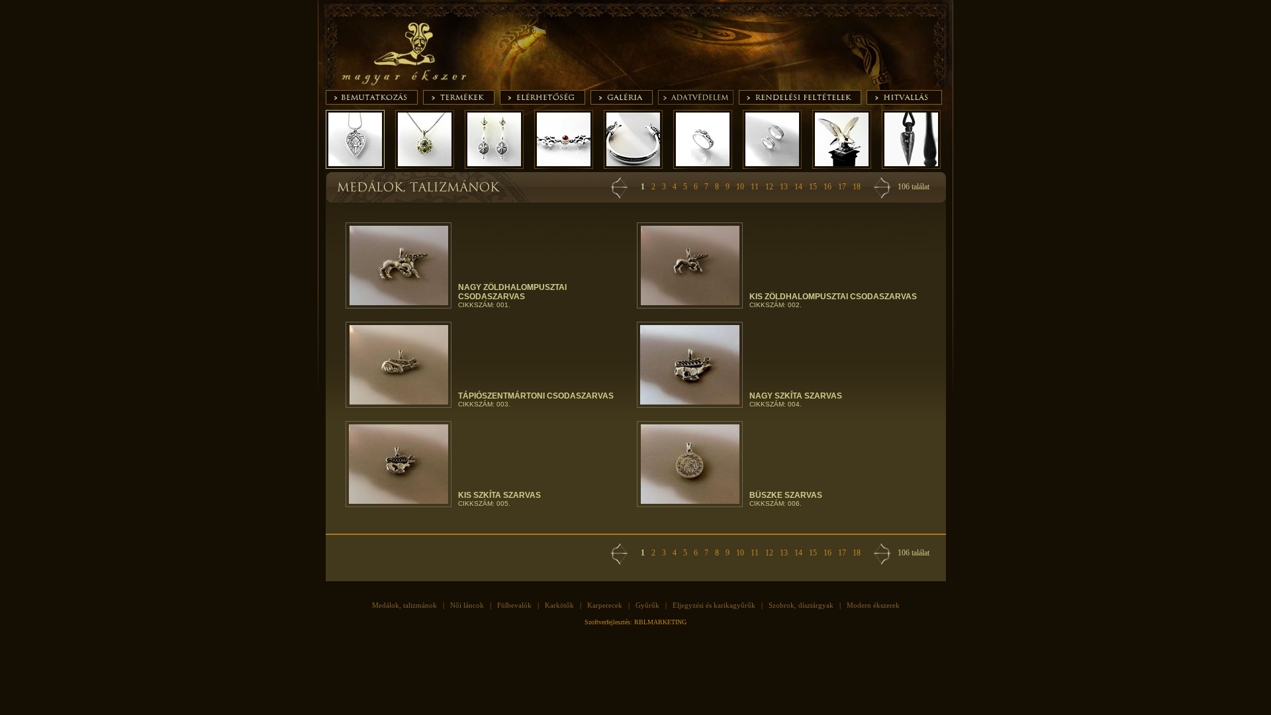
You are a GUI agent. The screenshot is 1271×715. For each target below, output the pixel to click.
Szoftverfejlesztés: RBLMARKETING (635, 622)
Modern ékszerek (873, 605)
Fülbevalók (514, 605)
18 (857, 186)
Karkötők (559, 605)
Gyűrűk (647, 605)
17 (842, 186)
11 (755, 186)
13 (784, 186)
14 (798, 186)
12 (769, 186)
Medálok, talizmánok (404, 605)
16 (827, 186)
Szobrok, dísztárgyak (801, 605)
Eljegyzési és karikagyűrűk (714, 605)
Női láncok (467, 605)
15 (813, 186)
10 (740, 186)
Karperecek (604, 605)
